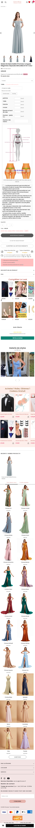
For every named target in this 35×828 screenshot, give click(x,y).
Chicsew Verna (25, 535)
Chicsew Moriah (25, 616)
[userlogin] (27, 2)
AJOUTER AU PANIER (20, 825)
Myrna (8, 724)
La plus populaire (24, 482)
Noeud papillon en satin (6, 414)
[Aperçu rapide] (12, 299)
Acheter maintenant (17, 241)
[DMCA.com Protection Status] (17, 818)
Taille (4, 101)
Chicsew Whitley (25, 643)
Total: (2, 228)
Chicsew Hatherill (8, 643)
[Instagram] (4, 778)
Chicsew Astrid (8, 616)
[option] (17, 32)
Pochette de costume (6, 440)
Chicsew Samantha (8, 562)
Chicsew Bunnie (25, 562)
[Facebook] (1, 778)
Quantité (3, 222)
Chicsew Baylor (25, 589)
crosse (5, 107)
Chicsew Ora (25, 670)
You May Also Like (9, 823)
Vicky (8, 751)
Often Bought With (25, 823)
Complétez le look (18, 279)
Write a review (17, 338)
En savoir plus (5, 76)
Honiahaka (25, 724)
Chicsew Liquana (8, 670)
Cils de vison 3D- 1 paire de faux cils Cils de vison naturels (22, 440)
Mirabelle (25, 697)
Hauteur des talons (7, 120)
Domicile (3, 6)
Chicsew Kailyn (8, 589)
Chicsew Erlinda (8, 535)
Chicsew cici (8, 508)
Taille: (10, 84)
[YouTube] (8, 778)
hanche (5, 104)
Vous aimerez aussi (11, 482)
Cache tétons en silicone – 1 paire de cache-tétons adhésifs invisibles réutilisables (22, 414)
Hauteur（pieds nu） (8, 116)
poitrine (5, 98)
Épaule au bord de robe (7, 111)
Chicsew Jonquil (25, 508)
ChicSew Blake (8, 697)
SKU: (2, 68)
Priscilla (25, 751)
